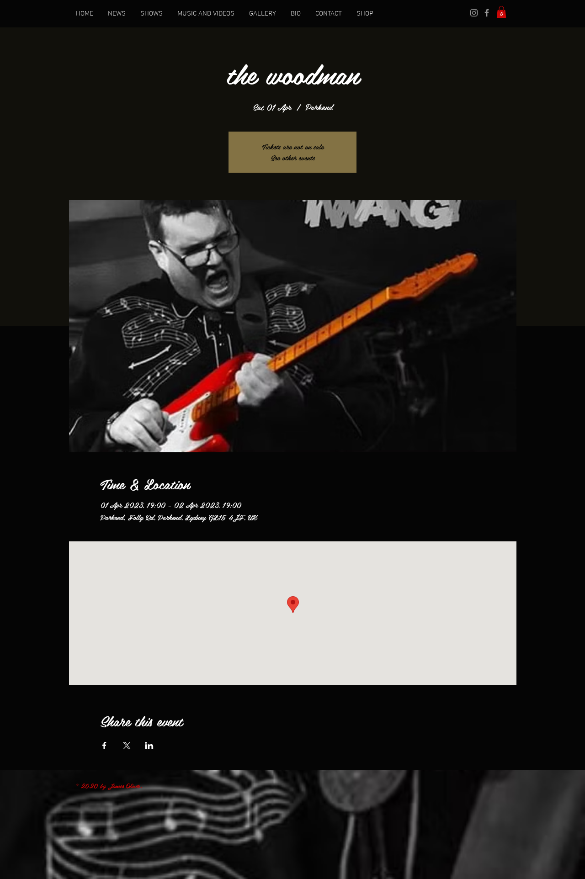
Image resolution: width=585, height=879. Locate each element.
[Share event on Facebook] (104, 745)
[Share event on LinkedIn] (149, 745)
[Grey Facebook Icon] (487, 13)
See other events (293, 157)
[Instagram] (474, 13)
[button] (501, 12)
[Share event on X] (126, 745)
